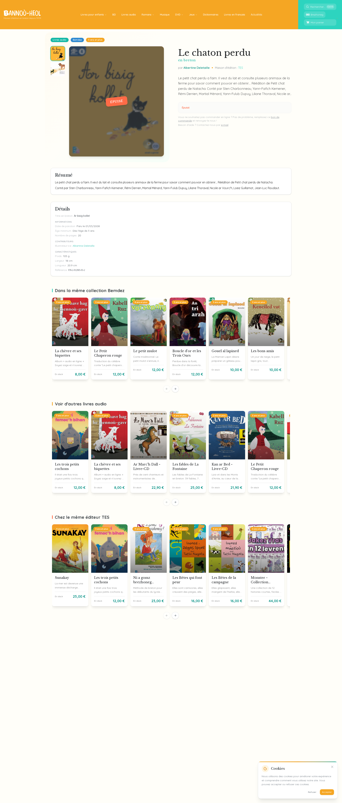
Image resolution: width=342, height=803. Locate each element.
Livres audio (59, 39)
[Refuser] (332, 767)
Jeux (192, 14)
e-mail (224, 125)
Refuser (312, 792)
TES (240, 68)
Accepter (327, 792)
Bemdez (77, 39)
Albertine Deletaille (196, 68)
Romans (146, 14)
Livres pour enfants (92, 14)
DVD (177, 14)
